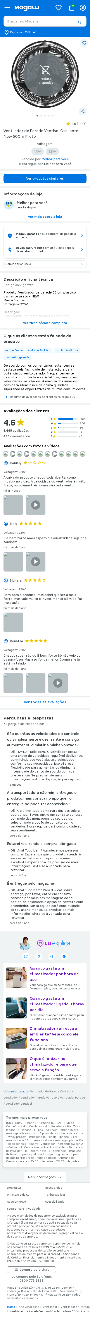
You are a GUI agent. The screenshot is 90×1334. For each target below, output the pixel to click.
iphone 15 (12, 1129)
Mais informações (42, 1177)
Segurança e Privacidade (24, 1208)
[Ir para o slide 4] (49, 116)
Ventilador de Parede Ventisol (50, 1091)
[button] (79, 22)
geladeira (21, 1133)
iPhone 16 (47, 1123)
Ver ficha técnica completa (45, 323)
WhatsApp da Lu (18, 1194)
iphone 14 (28, 1129)
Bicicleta (75, 1147)
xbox (53, 1133)
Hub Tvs (72, 1126)
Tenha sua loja (55, 1194)
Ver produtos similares (45, 178)
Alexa (24, 1161)
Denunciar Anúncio (18, 264)
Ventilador (10, 1097)
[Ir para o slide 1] (37, 116)
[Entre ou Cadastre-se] (83, 7)
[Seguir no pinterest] (64, 956)
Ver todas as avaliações (45, 702)
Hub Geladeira (54, 1126)
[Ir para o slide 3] (45, 116)
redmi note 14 (40, 1150)
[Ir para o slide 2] (41, 116)
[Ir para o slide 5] (53, 116)
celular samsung (54, 1140)
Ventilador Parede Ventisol (39, 1097)
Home (11, 1306)
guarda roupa (67, 1154)
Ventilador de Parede (75, 1306)
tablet (61, 1147)
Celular (13, 1147)
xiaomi (33, 1143)
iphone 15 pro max (27, 1140)
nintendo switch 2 (70, 1143)
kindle (52, 1136)
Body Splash (14, 1150)
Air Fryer (51, 1129)
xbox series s (17, 1143)
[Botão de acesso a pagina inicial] (32, 7)
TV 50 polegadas (41, 1161)
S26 (59, 1123)
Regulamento (16, 1201)
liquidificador (38, 1154)
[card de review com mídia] (12, 454)
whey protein (17, 1136)
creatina (77, 1133)
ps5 (40, 1129)
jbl (26, 1150)
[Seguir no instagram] (51, 956)
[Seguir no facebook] (38, 956)
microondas (37, 1136)
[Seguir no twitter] (26, 956)
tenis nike (59, 1150)
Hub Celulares (32, 1126)
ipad (52, 1154)
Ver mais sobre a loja (45, 216)
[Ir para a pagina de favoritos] (58, 7)
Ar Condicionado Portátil (37, 1147)
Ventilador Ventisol (18, 1103)
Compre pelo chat (34, 1269)
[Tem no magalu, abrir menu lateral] (7, 7)
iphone (63, 1133)
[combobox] (45, 21)
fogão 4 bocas (47, 1157)
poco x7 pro (39, 1133)
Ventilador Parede (72, 1097)
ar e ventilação (29, 1306)
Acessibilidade (54, 1201)
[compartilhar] (83, 111)
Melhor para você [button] (55, 159)
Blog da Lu (14, 1187)
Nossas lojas (53, 1187)
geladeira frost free (20, 1157)
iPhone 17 (31, 1123)
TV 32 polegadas (67, 1161)
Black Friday (14, 1123)
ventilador (48, 1143)
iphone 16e (76, 1140)
